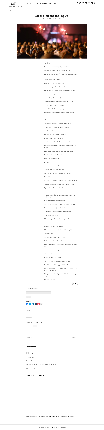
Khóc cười (29, 337)
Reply (35, 368)
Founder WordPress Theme (46, 427)
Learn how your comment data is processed (61, 416)
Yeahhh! (28, 297)
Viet (31, 3)
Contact (56, 3)
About (50, 3)
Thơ (36, 322)
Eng (36, 3)
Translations (43, 3)
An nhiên (73, 337)
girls (35, 325)
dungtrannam (34, 353)
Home (27, 3)
